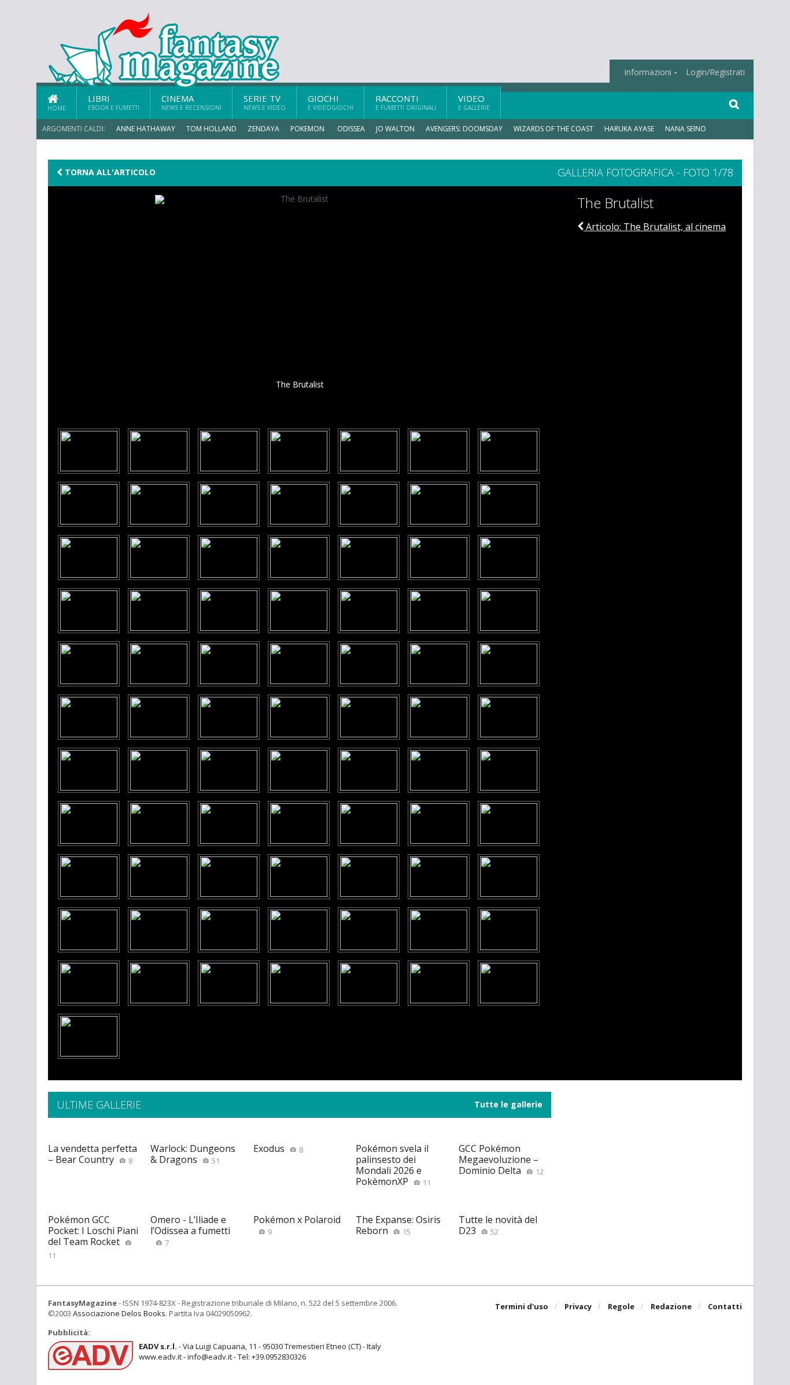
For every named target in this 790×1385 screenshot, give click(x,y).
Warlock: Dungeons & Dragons (192, 1154)
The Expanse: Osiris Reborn (398, 1225)
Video (474, 102)
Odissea (351, 129)
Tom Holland (211, 129)
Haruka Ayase (629, 129)
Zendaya (263, 129)
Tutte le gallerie (508, 1104)
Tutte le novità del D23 (498, 1225)
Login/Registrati (715, 72)
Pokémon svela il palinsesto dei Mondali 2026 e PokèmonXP (393, 1165)
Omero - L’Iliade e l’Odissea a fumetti (190, 1230)
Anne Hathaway (145, 129)
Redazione (671, 1306)
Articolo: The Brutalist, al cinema (655, 226)
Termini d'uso (521, 1306)
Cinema (191, 102)
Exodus (278, 1148)
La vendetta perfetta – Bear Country (92, 1154)
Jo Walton (395, 129)
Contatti (725, 1306)
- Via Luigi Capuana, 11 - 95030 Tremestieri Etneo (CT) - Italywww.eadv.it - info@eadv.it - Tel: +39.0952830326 (260, 1351)
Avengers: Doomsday (464, 129)
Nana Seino (685, 129)
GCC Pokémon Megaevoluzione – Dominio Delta (501, 1159)
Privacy (578, 1306)
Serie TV (264, 102)
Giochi (330, 102)
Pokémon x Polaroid (297, 1225)
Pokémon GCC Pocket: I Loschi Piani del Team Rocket (93, 1237)
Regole (621, 1306)
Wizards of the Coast (553, 129)
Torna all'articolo (109, 172)
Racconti (405, 102)
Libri (113, 102)
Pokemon (308, 129)
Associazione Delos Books (119, 1313)
